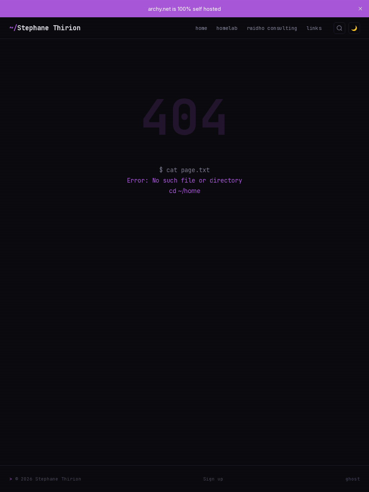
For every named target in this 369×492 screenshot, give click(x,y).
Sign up (213, 479)
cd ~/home (184, 190)
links (314, 28)
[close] (360, 8)
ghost (353, 479)
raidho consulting (272, 28)
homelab (227, 28)
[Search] (339, 28)
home (202, 28)
